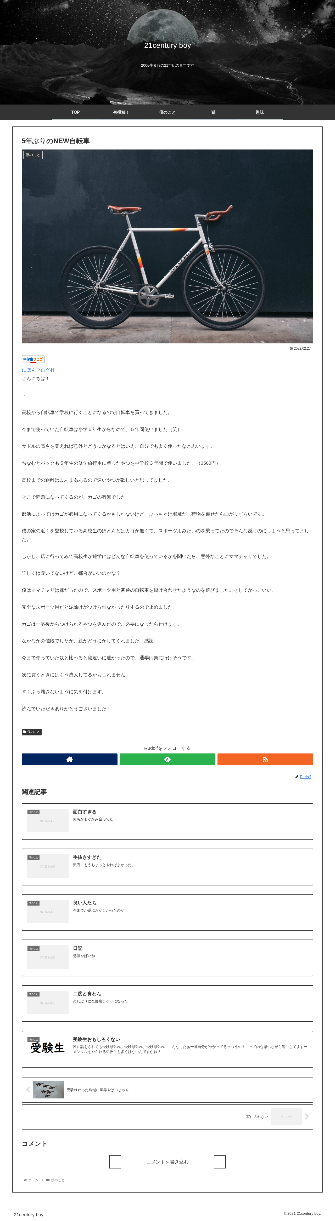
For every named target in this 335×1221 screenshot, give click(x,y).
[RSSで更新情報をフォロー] (265, 759)
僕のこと (33, 732)
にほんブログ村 (38, 370)
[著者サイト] (70, 759)
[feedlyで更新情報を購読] (167, 759)
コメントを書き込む (167, 1162)
